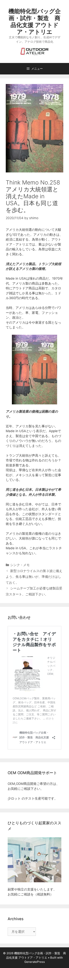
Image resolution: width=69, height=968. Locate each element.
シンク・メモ (20, 565)
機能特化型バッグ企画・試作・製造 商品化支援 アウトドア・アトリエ (34, 21)
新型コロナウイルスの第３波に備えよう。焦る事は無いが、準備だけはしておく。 (34, 576)
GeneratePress (34, 962)
